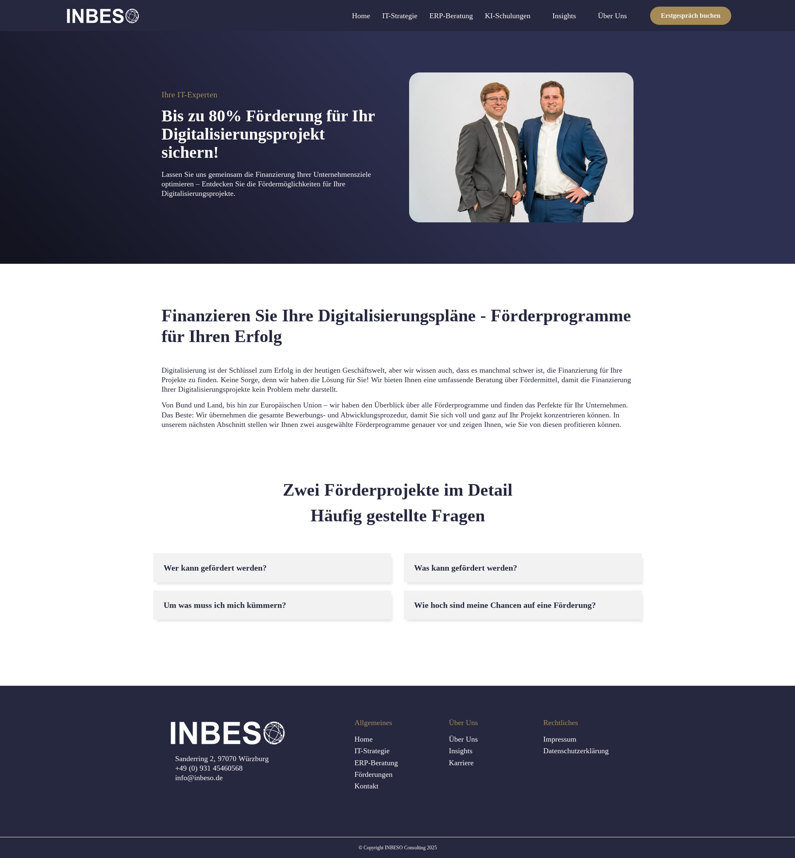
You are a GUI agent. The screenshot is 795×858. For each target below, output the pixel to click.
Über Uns (612, 16)
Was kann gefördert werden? (465, 567)
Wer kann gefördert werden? (215, 567)
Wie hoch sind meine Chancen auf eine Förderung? (505, 605)
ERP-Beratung (451, 16)
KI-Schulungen (507, 16)
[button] (272, 567)
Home (361, 16)
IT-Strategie (399, 16)
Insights (564, 16)
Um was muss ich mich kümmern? (225, 605)
